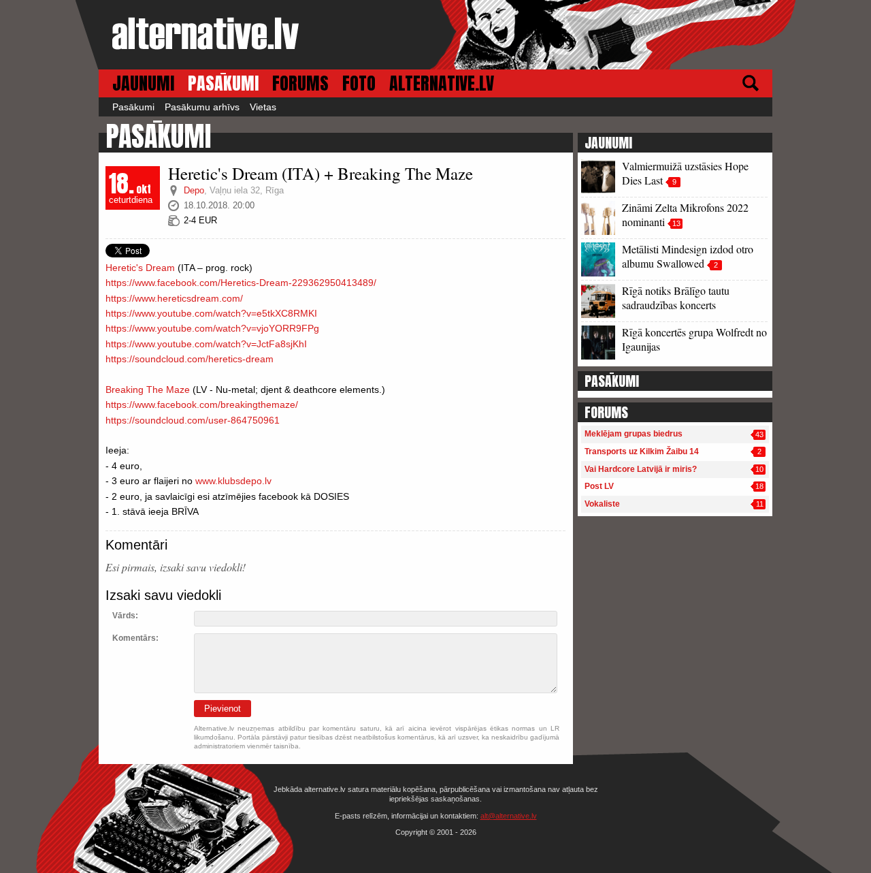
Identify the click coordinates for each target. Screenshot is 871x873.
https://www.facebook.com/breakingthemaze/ (201, 404)
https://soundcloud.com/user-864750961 (192, 420)
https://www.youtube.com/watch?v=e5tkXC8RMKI (211, 313)
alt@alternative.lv (508, 816)
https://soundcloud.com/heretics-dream (189, 358)
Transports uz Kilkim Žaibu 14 (642, 451)
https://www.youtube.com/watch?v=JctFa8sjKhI (206, 343)
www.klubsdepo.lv (233, 480)
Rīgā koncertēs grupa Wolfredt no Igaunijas (694, 339)
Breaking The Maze (147, 389)
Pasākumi (133, 106)
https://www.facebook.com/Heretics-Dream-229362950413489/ (240, 282)
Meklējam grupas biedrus (634, 434)
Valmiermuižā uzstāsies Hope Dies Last (685, 173)
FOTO (359, 83)
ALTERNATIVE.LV (441, 83)
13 (676, 223)
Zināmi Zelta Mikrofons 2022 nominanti (685, 214)
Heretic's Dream (140, 267)
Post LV (599, 486)
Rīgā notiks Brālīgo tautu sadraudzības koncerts (675, 297)
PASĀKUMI (223, 83)
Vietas (263, 106)
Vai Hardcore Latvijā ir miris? (641, 469)
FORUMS (300, 83)
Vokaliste (602, 504)
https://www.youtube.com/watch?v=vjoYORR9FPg (212, 328)
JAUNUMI (143, 83)
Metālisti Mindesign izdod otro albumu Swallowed (687, 256)
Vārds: (125, 615)
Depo (194, 190)
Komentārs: (135, 638)
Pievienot (222, 708)
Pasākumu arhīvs (202, 106)
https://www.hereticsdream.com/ (174, 298)
